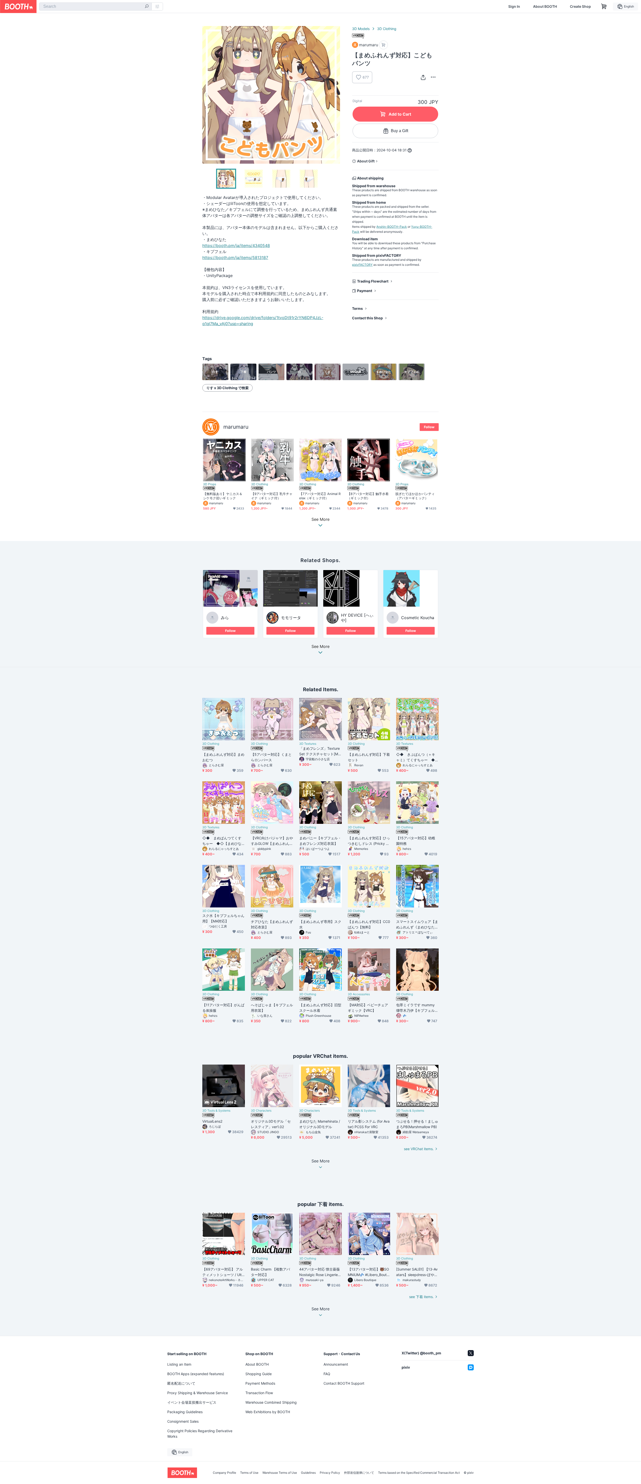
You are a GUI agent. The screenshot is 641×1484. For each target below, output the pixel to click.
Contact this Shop (367, 318)
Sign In (514, 6)
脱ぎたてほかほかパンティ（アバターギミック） (415, 496)
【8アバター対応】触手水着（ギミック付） (368, 496)
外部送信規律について (359, 1472)
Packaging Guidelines (185, 1412)
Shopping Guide (258, 1374)
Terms (357, 308)
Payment (364, 291)
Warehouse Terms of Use (279, 1472)
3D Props (209, 484)
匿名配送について (181, 1383)
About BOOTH (545, 6)
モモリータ (291, 617)
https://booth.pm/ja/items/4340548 (236, 245)
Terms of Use (249, 1472)
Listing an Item (179, 1364)
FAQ (327, 1374)
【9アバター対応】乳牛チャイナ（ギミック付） (271, 496)
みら (225, 617)
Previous (206, 95)
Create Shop (580, 6)
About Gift (366, 161)
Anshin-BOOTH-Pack (391, 226)
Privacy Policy (330, 1472)
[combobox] (95, 7)
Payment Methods (260, 1383)
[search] (147, 6)
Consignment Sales (183, 1421)
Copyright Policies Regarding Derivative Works (199, 1433)
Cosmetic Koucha (417, 617)
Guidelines (308, 1472)
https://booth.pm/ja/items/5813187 (235, 257)
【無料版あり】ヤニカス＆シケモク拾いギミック (222, 496)
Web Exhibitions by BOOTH (267, 1412)
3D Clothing (386, 29)
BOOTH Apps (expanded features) (195, 1374)
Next (336, 95)
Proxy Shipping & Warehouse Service (197, 1393)
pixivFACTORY (362, 265)
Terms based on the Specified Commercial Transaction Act (419, 1472)
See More (320, 646)
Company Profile (224, 1472)
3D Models (361, 29)
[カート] (383, 45)
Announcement (336, 1364)
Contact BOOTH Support (344, 1383)
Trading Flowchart (372, 281)
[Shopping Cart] (603, 6)
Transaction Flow (259, 1393)
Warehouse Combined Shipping (271, 1402)
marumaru (235, 427)
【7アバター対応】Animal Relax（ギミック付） (320, 496)
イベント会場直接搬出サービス (191, 1402)
